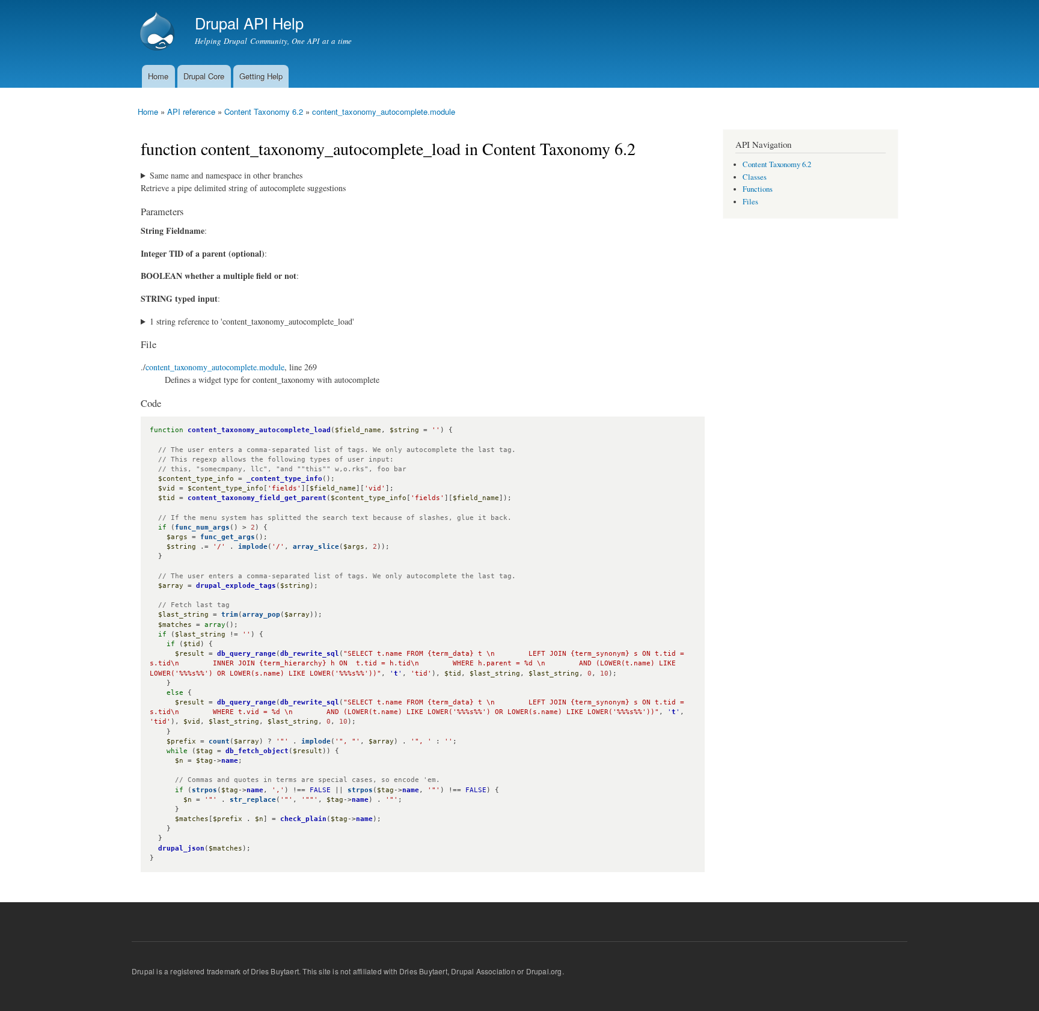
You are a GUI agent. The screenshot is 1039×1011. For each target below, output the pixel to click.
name (229, 761)
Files (750, 202)
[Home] (159, 32)
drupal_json (181, 848)
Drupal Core (203, 76)
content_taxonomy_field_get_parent (257, 498)
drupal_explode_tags (236, 586)
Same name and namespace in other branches (226, 175)
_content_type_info (284, 479)
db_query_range (246, 654)
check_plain (303, 819)
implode (253, 547)
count (219, 741)
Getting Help (261, 76)
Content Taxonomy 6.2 (263, 111)
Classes (755, 177)
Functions (758, 189)
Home (158, 76)
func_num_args (202, 527)
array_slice (316, 547)
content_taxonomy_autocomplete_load (259, 430)
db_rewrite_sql (309, 654)
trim (229, 615)
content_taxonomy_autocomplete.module (383, 111)
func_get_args (227, 537)
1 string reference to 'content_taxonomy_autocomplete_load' (252, 321)
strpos (204, 790)
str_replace (253, 800)
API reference (191, 111)
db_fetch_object (257, 751)
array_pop (261, 615)
